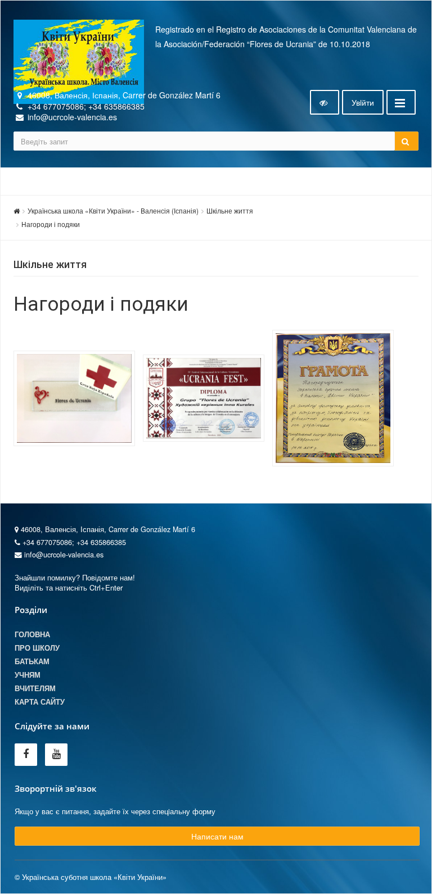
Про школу (37, 648)
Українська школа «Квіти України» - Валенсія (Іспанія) (113, 210)
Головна (32, 634)
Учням (27, 675)
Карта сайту (40, 702)
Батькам (32, 661)
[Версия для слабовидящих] (324, 102)
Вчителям (35, 688)
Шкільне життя (229, 210)
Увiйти (363, 102)
